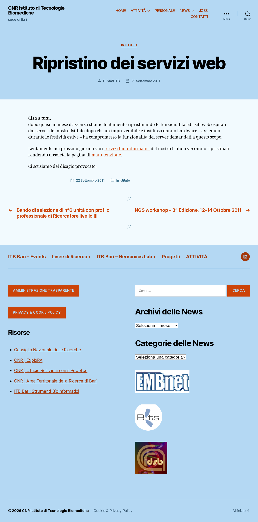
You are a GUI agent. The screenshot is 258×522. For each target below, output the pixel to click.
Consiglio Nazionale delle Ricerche (47, 349)
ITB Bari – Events (27, 256)
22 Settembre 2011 (145, 81)
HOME (121, 10)
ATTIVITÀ (138, 10)
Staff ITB (113, 81)
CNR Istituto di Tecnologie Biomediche (36, 10)
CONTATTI (199, 16)
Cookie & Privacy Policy (113, 511)
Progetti (171, 256)
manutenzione (106, 155)
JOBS (203, 10)
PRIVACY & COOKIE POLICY (37, 312)
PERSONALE (165, 10)
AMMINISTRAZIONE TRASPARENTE (43, 290)
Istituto (129, 45)
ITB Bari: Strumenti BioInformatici (46, 391)
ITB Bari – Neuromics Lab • (126, 256)
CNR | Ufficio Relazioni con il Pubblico (50, 370)
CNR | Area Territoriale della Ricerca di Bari (55, 380)
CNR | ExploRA (28, 360)
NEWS (185, 10)
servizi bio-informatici (127, 149)
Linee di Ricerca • (71, 256)
